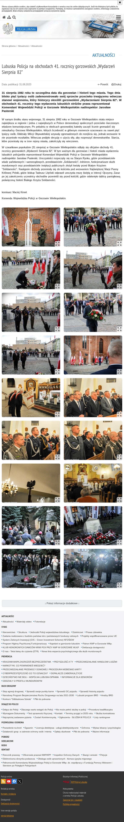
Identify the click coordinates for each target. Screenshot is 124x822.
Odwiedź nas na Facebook (14, 781)
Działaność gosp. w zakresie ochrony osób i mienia (27, 731)
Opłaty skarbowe (62, 731)
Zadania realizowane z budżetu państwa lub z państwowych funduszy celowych (40, 636)
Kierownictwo (9, 632)
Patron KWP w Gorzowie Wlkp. (97, 643)
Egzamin (29, 728)
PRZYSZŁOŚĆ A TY (63, 662)
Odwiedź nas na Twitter (19, 781)
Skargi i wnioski (90, 755)
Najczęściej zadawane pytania (17, 717)
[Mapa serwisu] (9, 17)
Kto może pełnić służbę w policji (71, 709)
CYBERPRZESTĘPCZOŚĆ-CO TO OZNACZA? (25, 673)
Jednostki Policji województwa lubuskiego (49, 632)
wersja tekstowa (7, 815)
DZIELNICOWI (7, 741)
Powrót (104, 84)
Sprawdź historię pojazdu (92, 691)
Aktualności (23, 46)
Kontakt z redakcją (8, 793)
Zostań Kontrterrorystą (45, 717)
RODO (4, 745)
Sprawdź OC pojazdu (67, 691)
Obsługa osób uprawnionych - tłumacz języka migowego (65, 759)
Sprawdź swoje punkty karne (40, 691)
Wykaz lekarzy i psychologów (107, 728)
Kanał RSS (3, 781)
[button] (118, 17)
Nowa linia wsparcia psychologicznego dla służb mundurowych (71, 651)
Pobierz (5, 736)
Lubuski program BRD (87, 695)
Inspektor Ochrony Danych (67, 755)
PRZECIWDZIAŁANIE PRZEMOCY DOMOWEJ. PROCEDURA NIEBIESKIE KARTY (42, 669)
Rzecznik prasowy (11, 755)
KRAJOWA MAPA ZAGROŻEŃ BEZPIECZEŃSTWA (27, 662)
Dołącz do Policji (10, 704)
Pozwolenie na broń (12, 728)
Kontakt (58, 713)
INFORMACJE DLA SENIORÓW (77, 677)
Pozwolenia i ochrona (13, 722)
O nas (4, 626)
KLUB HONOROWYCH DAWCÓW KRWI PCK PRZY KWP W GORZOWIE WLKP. (41, 647)
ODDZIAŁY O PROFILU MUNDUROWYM (22, 681)
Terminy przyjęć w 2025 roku (79, 713)
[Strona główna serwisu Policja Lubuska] (4, 17)
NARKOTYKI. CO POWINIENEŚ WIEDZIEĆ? (24, 665)
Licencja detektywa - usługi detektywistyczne (57, 728)
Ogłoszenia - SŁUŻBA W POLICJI (75, 717)
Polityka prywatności (71, 804)
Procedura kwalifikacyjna (101, 709)
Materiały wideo (24, 621)
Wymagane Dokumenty (14, 713)
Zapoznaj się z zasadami (72, 799)
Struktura (22, 632)
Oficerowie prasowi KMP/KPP (37, 755)
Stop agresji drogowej (13, 691)
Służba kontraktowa (105, 713)
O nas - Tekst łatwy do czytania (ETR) (21, 651)
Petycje (103, 755)
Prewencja (7, 656)
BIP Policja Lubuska (79, 781)
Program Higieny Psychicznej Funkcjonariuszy (25, 643)
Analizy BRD (107, 695)
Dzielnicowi (77, 632)
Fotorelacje (40, 621)
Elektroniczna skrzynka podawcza (19, 759)
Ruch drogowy (9, 686)
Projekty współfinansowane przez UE (99, 636)
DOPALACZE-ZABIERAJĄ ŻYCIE (66, 673)
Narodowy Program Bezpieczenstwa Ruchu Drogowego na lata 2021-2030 (38, 695)
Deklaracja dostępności (93, 647)
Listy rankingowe (102, 717)
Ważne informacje (100, 731)
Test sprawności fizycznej (40, 713)
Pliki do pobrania (42, 699)
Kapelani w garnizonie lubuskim (65, 643)
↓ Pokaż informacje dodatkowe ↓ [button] (62, 603)
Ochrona (86, 728)
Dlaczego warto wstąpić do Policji (37, 709)
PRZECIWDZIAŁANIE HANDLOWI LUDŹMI (96, 662)
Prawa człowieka (94, 632)
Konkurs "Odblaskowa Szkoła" (17, 699)
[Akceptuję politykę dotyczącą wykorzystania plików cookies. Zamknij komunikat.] (120, 2)
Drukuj (117, 84)
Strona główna (9, 46)
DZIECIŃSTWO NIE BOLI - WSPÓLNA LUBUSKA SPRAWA (31, 677)
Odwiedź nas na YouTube (8, 781)
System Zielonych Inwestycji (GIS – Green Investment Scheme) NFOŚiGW (38, 640)
